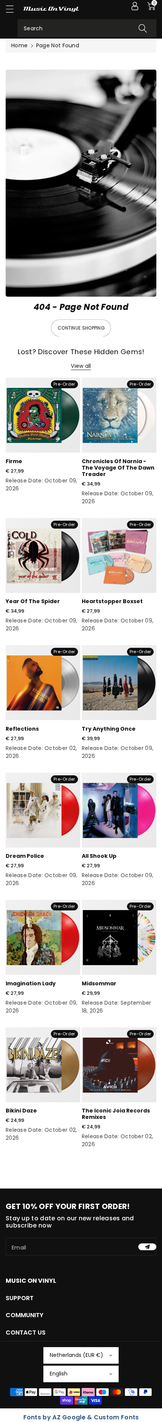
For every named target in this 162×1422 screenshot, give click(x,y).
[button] (13, 9)
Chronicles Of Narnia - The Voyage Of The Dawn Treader (118, 467)
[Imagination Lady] (43, 937)
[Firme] (43, 415)
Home (19, 45)
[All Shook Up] (119, 810)
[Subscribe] (147, 1246)
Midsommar (99, 983)
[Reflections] (43, 682)
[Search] (143, 28)
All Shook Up (99, 856)
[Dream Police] (43, 810)
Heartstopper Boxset (112, 601)
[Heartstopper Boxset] (119, 555)
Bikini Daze (21, 1110)
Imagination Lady (31, 983)
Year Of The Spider (33, 601)
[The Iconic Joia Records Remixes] (119, 1064)
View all (81, 366)
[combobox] (87, 28)
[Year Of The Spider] (43, 555)
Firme (14, 461)
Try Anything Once (109, 729)
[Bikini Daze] (43, 1064)
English (58, 1373)
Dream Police (25, 856)
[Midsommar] (119, 937)
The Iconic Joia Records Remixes (116, 1114)
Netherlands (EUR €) (76, 1355)
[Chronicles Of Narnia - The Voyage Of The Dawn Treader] (119, 415)
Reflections (22, 729)
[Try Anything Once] (119, 682)
